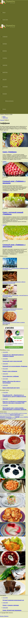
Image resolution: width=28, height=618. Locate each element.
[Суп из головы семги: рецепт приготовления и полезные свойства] (12, 579)
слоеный (2, 418)
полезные (7, 414)
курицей (20, 413)
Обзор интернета (9, 101)
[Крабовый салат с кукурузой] (12, 507)
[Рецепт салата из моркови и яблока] (12, 492)
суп (5, 418)
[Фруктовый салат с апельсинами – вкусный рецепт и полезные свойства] (10, 294)
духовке (12, 413)
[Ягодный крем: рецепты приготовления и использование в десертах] (10, 307)
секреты (26, 417)
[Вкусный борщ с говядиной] (12, 448)
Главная (2, 120)
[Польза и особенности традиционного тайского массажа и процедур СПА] (10, 280)
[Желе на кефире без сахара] (12, 536)
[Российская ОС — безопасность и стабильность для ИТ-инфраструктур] (10, 267)
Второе (5, 51)
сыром (9, 418)
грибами (5, 413)
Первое (5, 43)
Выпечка (5, 72)
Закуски (5, 65)
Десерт (5, 79)
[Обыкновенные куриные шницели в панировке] (12, 550)
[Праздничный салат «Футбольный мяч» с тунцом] (12, 477)
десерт (9, 413)
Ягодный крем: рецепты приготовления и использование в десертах (13, 309)
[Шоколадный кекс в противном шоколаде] (12, 594)
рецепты (9, 417)
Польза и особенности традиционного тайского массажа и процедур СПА (14, 282)
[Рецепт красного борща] (12, 565)
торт (12, 418)
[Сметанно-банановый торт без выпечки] (12, 463)
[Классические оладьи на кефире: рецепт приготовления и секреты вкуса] (12, 521)
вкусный (1, 413)
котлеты (16, 413)
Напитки (5, 86)
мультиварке (24, 413)
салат (17, 417)
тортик (15, 418)
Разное (5, 93)
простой (21, 414)
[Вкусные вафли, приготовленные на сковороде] (12, 434)
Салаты (5, 58)
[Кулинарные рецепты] (7, 4)
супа (7, 418)
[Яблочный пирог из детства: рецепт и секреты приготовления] (10, 321)
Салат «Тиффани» (10, 152)
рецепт (3, 417)
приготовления (15, 415)
